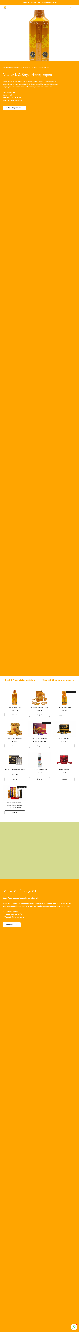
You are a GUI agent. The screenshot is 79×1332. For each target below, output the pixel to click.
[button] (5, 7)
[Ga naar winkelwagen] (71, 8)
